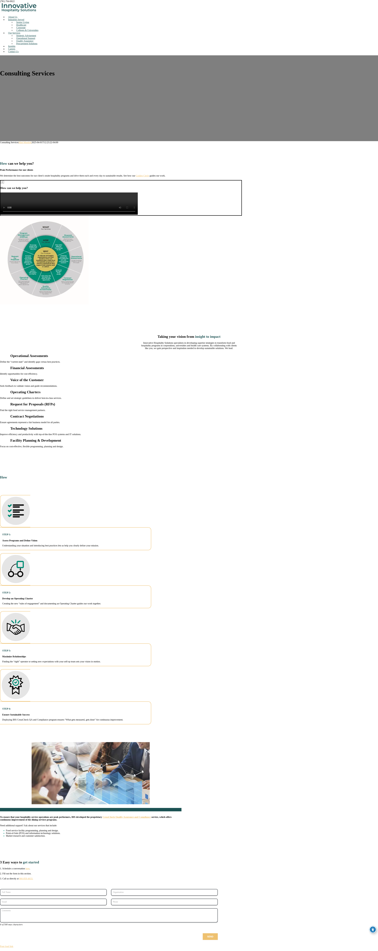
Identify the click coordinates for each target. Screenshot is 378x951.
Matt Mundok (25, 142)
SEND (210, 936)
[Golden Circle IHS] (44, 303)
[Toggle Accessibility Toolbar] (372, 929)
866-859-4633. (26, 878)
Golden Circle (142, 175)
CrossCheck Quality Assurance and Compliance (127, 817)
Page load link (6, 946)
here (28, 868)
